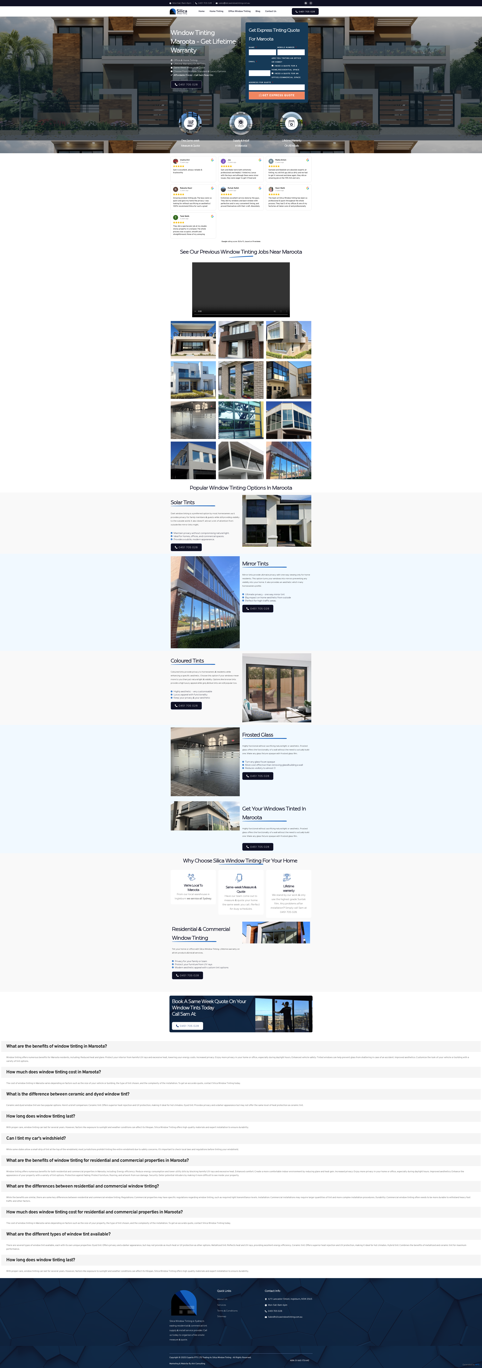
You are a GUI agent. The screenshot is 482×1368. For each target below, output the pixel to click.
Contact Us (270, 11)
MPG (477, 1364)
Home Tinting (216, 11)
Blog (258, 11)
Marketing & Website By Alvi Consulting (187, 1363)
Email (252, 62)
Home (202, 11)
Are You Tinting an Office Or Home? (286, 60)
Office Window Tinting (239, 11)
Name (252, 47)
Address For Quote (260, 83)
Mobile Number (286, 47)
